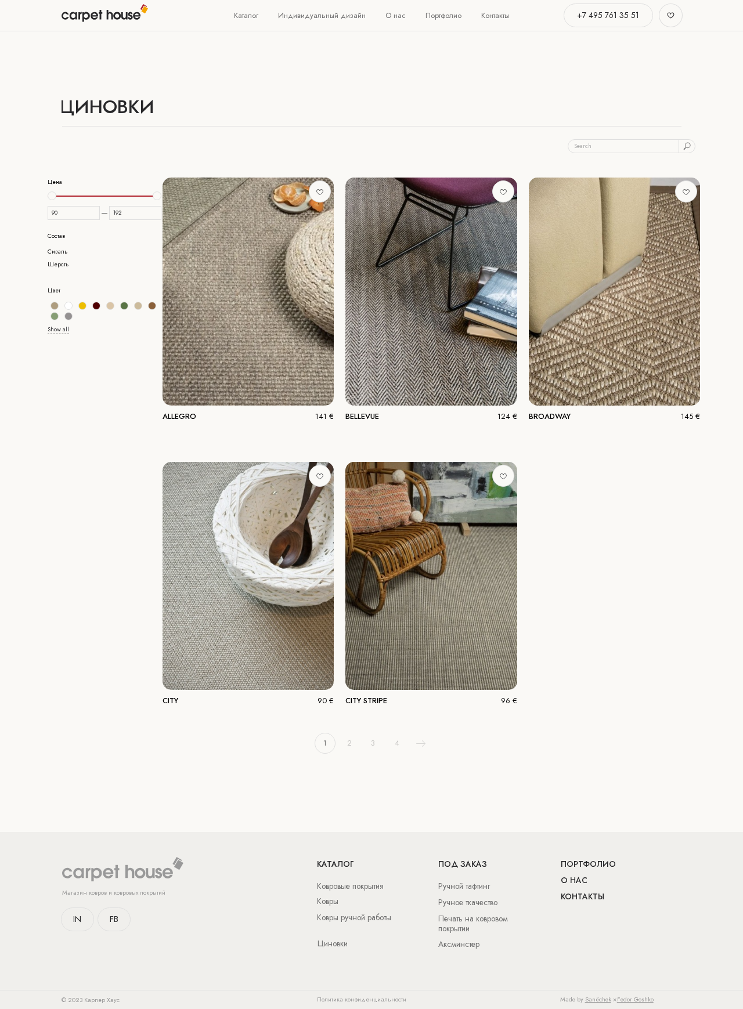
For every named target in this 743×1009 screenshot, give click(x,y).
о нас (574, 880)
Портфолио (443, 15)
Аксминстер (458, 944)
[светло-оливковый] (55, 316)
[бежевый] (55, 306)
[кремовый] (110, 306)
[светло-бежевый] (138, 306)
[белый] (68, 306)
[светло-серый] (68, 316)
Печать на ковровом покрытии (473, 923)
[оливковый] (124, 306)
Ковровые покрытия (350, 886)
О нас (395, 15)
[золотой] (82, 306)
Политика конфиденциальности (361, 999)
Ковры (327, 901)
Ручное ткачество (467, 902)
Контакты (495, 15)
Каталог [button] (246, 15)
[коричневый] (96, 306)
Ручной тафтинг (464, 886)
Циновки (333, 943)
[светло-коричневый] (152, 306)
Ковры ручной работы (354, 917)
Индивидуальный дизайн (322, 15)
